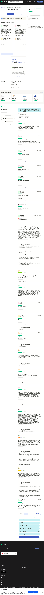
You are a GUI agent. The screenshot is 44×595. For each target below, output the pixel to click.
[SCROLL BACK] (41, 92)
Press (1, 567)
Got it (33, 592)
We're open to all (22, 519)
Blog (1, 563)
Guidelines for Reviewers (21, 587)
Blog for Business (24, 565)
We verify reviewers (23, 531)
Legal (1, 587)
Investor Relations (3, 569)
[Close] (43, 592)
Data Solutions (24, 567)
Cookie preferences (36, 587)
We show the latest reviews (24, 525)
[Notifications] (32, 1)
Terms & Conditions (13, 587)
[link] (8, 10)
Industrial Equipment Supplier (16, 61)
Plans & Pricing (24, 561)
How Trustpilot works (4, 565)
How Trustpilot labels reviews (5, 124)
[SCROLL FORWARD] (42, 92)
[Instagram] (1, 580)
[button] (6, 31)
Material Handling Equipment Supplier (13, 12)
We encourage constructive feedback (25, 528)
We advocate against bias (24, 534)
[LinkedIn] (1, 582)
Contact (2, 561)
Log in (12, 561)
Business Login (24, 563)
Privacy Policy (37, 548)
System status (29, 587)
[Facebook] (1, 577)
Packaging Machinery (21, 62)
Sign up (13, 563)
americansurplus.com (15, 87)
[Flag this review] (8, 35)
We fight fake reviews (23, 522)
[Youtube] (1, 584)
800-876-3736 (14, 84)
